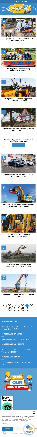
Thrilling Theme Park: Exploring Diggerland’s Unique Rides (18, 69)
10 (23, 309)
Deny (18, 429)
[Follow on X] (16, 1)
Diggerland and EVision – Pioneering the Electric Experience (18, 175)
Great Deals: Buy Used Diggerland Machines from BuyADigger (18, 235)
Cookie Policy (14, 433)
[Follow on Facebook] (11, 1)
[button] (34, 413)
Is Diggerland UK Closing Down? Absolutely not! (18, 295)
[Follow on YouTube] (26, 1)
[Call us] (20, 1)
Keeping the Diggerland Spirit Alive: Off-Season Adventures (18, 39)
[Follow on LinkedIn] (24, 1)
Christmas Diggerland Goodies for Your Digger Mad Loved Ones (18, 140)
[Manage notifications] (4, 432)
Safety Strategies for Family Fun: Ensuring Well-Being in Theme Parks (18, 205)
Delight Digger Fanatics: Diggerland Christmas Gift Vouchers (18, 99)
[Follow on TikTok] (14, 1)
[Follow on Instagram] (12, 1)
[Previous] (5, 305)
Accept (7, 429)
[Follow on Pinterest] (22, 1)
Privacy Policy (21, 433)
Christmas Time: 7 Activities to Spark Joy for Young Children (18, 129)
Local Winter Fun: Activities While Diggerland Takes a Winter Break (18, 265)
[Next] (27, 309)
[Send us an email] (18, 1)
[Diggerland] (18, 9)
